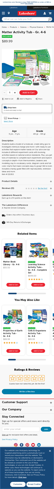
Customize (17, 484)
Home (4, 27)
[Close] (50, 451)
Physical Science (36, 27)
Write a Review (27, 392)
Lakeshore (13, 7)
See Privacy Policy (9, 439)
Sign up (5, 435)
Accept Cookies (34, 484)
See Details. (29, 3)
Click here (22, 477)
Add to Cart (28, 93)
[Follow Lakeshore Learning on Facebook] (21, 445)
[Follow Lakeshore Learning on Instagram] (16, 445)
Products (13, 27)
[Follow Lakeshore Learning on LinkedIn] (39, 445)
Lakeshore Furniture (40, 7)
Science (23, 27)
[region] (27, 468)
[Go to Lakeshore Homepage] (27, 13)
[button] (3, 13)
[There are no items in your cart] (50, 13)
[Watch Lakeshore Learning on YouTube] (33, 445)
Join (46, 429)
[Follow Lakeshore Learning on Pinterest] (27, 445)
